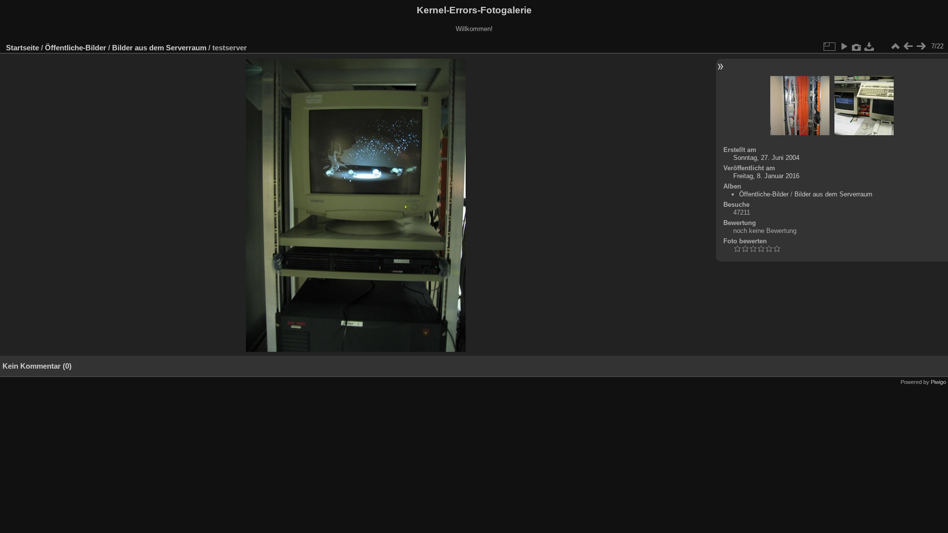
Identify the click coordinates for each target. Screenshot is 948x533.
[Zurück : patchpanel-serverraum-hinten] (908, 46)
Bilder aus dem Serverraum (159, 47)
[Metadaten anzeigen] (856, 46)
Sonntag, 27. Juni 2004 (766, 157)
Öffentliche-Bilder (75, 47)
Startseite (22, 47)
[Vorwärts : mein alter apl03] (920, 46)
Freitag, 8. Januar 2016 (766, 176)
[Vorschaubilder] (895, 46)
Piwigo (938, 382)
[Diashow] (843, 46)
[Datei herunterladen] (869, 46)
